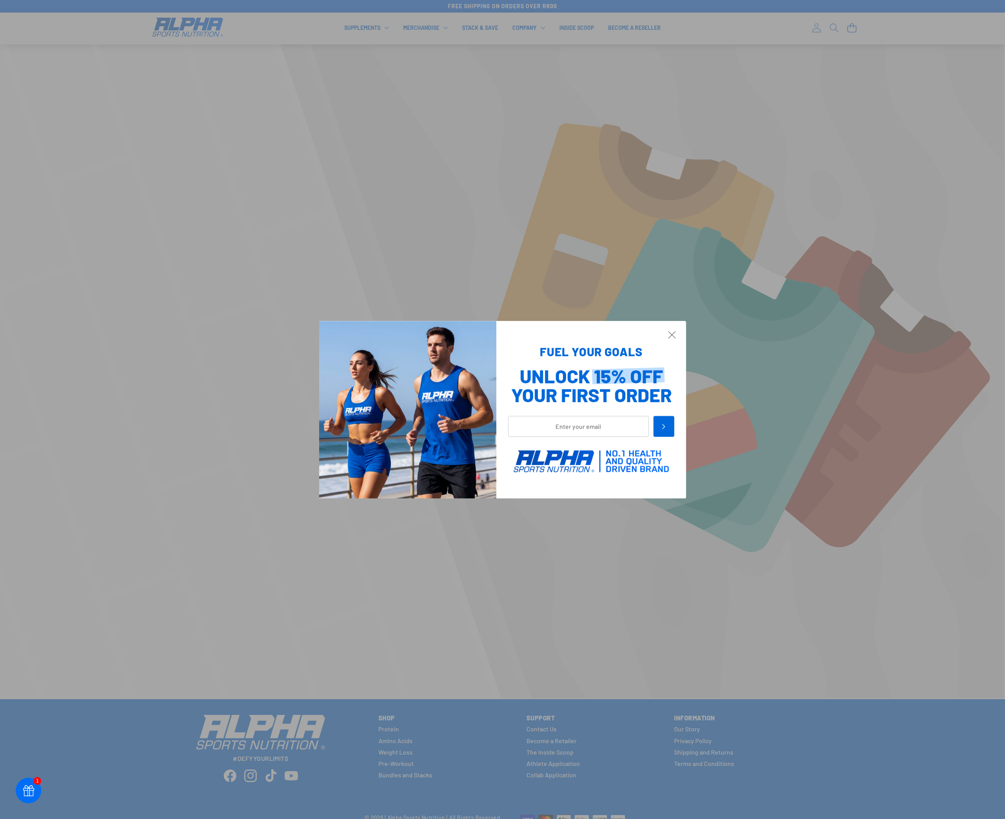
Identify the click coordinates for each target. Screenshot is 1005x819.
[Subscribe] (663, 426)
